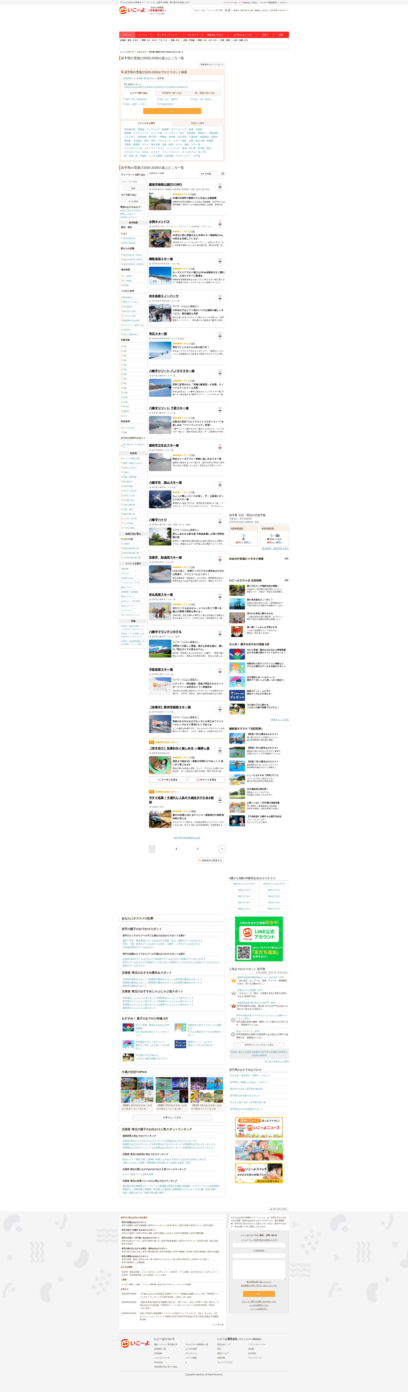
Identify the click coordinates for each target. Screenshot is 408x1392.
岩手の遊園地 (127, 1225)
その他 (196, 156)
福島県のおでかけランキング (198, 1147)
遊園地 (141, 129)
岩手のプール (196, 1225)
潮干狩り (153, 137)
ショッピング (173, 148)
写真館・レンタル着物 (151, 156)
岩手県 (265, 1052)
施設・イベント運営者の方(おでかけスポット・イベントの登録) (163, 1284)
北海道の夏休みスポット (135, 979)
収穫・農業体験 (148, 1162)
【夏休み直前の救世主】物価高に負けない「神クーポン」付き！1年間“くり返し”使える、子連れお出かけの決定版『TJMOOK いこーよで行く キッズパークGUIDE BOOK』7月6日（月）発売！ (179, 1305)
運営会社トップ (224, 1344)
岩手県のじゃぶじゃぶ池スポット (139, 1001)
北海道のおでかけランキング (180, 1141)
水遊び (174, 1162)
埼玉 (165, 40)
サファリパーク (179, 129)
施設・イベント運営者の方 (165, 1344)
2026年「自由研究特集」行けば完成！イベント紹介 (133, 642)
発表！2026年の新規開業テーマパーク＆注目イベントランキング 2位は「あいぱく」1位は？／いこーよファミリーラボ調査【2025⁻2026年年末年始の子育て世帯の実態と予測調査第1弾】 (179, 1316)
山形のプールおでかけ (206, 962)
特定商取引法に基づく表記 (165, 1367)
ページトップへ (280, 1209)
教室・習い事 (189, 148)
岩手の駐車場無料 (169, 1241)
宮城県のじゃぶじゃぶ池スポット (174, 1001)
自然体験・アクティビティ (177, 156)
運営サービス (223, 1353)
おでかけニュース (242, 35)
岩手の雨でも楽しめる (131, 1252)
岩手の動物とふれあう (163, 1233)
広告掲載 (158, 1353)
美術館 (127, 140)
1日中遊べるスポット (280, 10)
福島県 (263, 1055)
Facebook (158, 1362)
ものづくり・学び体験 (130, 601)
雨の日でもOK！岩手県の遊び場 (246, 1089)
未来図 (251, 1349)
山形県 (254, 1055)
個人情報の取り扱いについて (259, 1282)
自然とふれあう (130, 1162)
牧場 (191, 129)
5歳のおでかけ (274, 896)
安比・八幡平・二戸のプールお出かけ (179, 944)
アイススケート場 (133, 148)
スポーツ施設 (180, 140)
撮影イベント (126, 587)
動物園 (165, 129)
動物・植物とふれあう (160, 1159)
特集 (281, 35)
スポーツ (125, 573)
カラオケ (155, 152)
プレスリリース (255, 1358)
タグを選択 (133, 201)
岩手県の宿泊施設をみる (187, 837)
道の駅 (201, 148)
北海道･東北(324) (145, 78)
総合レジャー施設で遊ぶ (135, 1159)
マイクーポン (232, 2)
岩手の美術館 (200, 1252)
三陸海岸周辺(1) (166, 104)
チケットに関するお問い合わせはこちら (259, 1301)
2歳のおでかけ (244, 890)
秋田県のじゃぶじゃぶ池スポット (139, 1004)
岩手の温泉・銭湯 (129, 1259)
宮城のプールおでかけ (158, 962)
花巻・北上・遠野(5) (168, 99)
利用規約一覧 (160, 1349)
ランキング (193, 35)
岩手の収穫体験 (182, 1233)
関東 (144, 40)
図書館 (136, 144)
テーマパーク (153, 129)
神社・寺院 (149, 140)
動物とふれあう (262, 10)
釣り (182, 133)
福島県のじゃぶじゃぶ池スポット (139, 1008)
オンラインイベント (167, 35)
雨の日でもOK (247, 10)
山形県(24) (172, 87)
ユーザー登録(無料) (268, 2)
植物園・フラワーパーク (136, 133)
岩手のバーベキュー (157, 1225)
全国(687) (128, 78)
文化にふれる (197, 1159)
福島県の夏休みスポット (135, 986)
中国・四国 (225, 40)
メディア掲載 (191, 1358)
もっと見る (217, 1324)
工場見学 (193, 137)
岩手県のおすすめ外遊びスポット (246, 1109)
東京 (149, 40)
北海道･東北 (236, 1052)
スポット (127, 35)
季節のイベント (127, 596)
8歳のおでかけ (244, 909)
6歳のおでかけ (244, 902)
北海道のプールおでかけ (167, 959)
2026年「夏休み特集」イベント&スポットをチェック (133, 627)
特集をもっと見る (280, 719)
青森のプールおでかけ (192, 959)
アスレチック (164, 140)
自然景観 (191, 133)
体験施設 (204, 137)
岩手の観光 (208, 1225)
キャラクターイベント (130, 615)
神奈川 (154, 40)
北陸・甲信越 (189, 40)
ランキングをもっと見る (276, 1061)
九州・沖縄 (238, 40)
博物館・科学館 (167, 137)
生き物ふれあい (127, 578)
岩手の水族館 (213, 1252)
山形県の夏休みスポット (187, 982)
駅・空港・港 (131, 156)
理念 (219, 1349)
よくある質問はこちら (259, 1305)
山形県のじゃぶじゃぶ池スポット (174, 1004)
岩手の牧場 (184, 1225)
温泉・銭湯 (167, 144)
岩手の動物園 (140, 1225)
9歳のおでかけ (274, 909)
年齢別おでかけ (215, 35)
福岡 (246, 40)
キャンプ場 (156, 133)
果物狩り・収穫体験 (208, 133)
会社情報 (252, 1353)
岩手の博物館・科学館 (182, 1252)
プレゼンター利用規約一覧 (196, 1344)
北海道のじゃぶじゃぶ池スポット (139, 998)
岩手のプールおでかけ (134, 962)
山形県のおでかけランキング (167, 1147)
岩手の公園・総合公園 (207, 1241)
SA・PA (202, 152)
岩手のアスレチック (187, 1241)
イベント (142, 35)
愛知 (178, 40)
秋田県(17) (161, 87)
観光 (209, 148)
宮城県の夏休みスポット (135, 982)
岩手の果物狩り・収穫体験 (133, 1262)
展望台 (214, 137)
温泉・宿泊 (184, 1162)
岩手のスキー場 (145, 1259)
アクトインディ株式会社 (250, 1339)
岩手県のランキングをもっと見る (259, 1045)
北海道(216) (129, 87)
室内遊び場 (129, 129)
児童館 (127, 144)
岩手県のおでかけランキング (167, 1144)
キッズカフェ (189, 152)
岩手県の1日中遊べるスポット (245, 1095)
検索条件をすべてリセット (212, 64)
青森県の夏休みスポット (161, 979)
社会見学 (182, 137)
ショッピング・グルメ (130, 583)
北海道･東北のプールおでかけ (138, 959)
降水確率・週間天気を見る (275, 548)
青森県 (256, 1052)
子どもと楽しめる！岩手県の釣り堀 (248, 1102)
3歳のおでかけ (274, 890)
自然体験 (125, 569)
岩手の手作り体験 (144, 1233)
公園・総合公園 (196, 140)
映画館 (210, 140)
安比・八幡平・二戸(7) (135, 104)
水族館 (199, 129)
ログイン (284, 2)
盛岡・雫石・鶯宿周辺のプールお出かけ (143, 940)
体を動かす (163, 1162)
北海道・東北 (125, 40)
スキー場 (195, 144)
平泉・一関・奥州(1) (202, 99)
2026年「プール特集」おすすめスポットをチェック (133, 635)
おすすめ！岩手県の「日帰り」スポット (250, 1075)
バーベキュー (171, 133)
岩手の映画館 (165, 1252)
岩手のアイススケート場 (164, 1259)
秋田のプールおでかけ (182, 962)
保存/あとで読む (250, 2)
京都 (210, 40)
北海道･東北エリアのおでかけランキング (143, 1141)
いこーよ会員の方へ (259, 1309)
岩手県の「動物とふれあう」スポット (249, 1082)
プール (145, 144)
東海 (173, 40)
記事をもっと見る (172, 1117)
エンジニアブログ (225, 1362)
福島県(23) (183, 87)
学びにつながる (181, 1159)
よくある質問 (191, 1349)
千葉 (160, 40)
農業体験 (142, 137)
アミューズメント (171, 152)
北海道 (135, 40)
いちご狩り (129, 137)
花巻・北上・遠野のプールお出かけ (182, 940)
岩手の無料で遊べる (151, 1241)
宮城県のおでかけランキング (198, 1144)
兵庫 (215, 40)
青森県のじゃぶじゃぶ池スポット (174, 998)
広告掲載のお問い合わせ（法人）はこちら (259, 1285)
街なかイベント (127, 606)
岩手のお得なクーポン (131, 1241)
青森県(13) (151, 87)
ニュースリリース (162, 1358)
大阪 (205, 40)
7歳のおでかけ (274, 902)
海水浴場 (155, 144)
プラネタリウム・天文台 (136, 152)
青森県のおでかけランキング (137, 1144)
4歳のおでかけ (244, 896)
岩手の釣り (172, 1225)
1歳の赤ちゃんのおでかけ (274, 884)
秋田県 (282, 1052)
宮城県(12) (140, 87)
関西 (200, 40)
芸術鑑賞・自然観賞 (129, 592)
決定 (172, 111)
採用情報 (221, 1358)
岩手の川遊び (127, 1244)
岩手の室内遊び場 (150, 1252)
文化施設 (137, 140)
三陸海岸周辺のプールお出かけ (138, 947)
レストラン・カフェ (154, 148)
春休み (236, 10)
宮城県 (273, 1052)
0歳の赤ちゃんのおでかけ (244, 884)
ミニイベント (126, 610)
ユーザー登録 (127, 1284)
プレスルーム (191, 1353)
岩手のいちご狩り (200, 1259)
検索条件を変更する (212, 860)
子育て (265, 35)
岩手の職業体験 (197, 1233)
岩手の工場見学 (128, 1233)
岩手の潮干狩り (183, 1259)
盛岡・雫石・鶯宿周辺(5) (136, 99)
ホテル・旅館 (182, 144)
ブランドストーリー (256, 1344)
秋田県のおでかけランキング (137, 1147)
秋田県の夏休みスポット (161, 982)
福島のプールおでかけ (134, 965)
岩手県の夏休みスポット (187, 979)
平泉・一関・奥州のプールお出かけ (140, 944)
